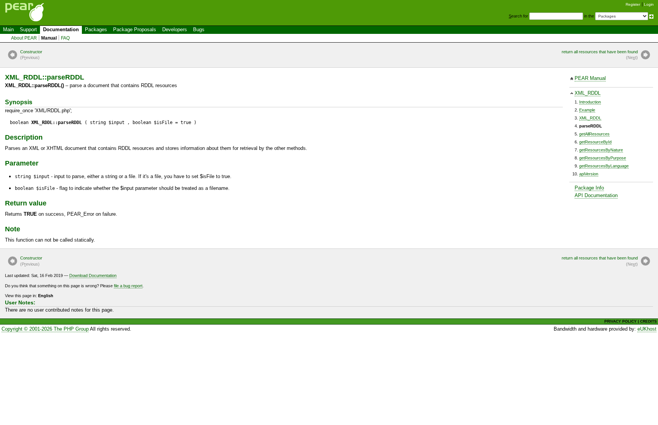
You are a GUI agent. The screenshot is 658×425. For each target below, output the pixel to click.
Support (28, 29)
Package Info (589, 188)
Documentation (61, 29)
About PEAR (24, 38)
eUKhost (646, 329)
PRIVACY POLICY (620, 321)
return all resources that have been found (600, 54)
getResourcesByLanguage (604, 166)
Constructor (31, 54)
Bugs (198, 29)
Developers (174, 29)
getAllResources (594, 134)
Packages (96, 29)
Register (633, 4)
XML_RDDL (588, 93)
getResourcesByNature (601, 150)
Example (587, 110)
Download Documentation (93, 275)
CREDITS (648, 321)
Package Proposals (134, 29)
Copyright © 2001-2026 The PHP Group (45, 329)
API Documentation (596, 195)
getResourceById (595, 142)
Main (8, 29)
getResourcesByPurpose (602, 158)
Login (649, 4)
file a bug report (128, 285)
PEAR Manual (590, 78)
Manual (49, 38)
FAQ (65, 38)
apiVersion (588, 174)
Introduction (590, 102)
